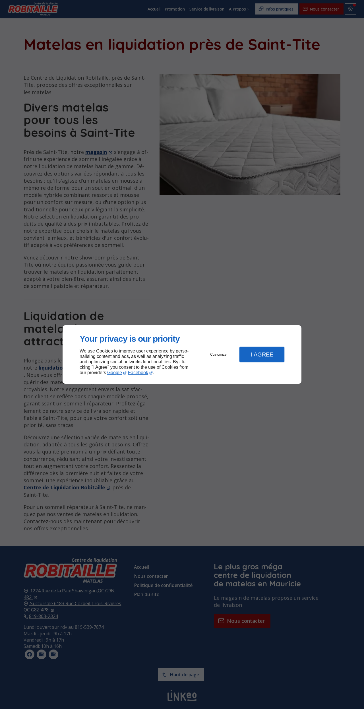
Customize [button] (218, 354)
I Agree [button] (262, 354)
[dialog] (182, 354)
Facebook (138, 372)
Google (114, 372)
